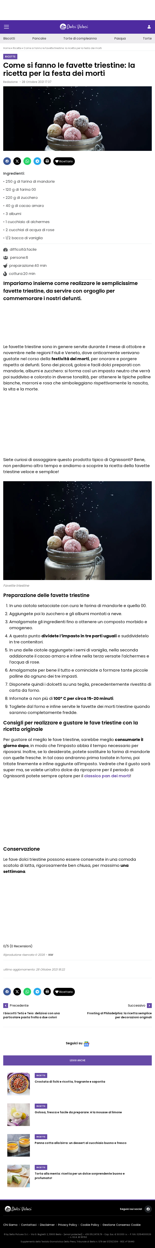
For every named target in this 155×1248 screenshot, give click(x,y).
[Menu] (6, 27)
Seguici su (74, 1043)
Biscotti (9, 38)
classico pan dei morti (107, 776)
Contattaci (29, 1225)
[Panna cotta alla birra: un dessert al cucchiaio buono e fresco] (18, 1147)
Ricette (17, 48)
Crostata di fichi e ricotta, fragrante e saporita (70, 1082)
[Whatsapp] (27, 161)
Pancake (39, 38)
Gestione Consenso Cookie (122, 1225)
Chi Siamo (10, 1225)
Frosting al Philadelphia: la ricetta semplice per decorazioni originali (119, 1015)
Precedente (19, 1005)
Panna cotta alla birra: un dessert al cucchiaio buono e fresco (81, 1143)
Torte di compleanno (80, 38)
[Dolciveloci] (74, 27)
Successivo (136, 1005)
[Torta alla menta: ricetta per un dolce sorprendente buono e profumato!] (18, 1178)
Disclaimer (47, 1225)
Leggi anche (77, 1060)
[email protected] (73, 1234)
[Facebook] (7, 161)
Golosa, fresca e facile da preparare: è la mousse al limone (78, 1112)
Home (6, 48)
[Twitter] (17, 161)
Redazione (10, 82)
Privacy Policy (67, 1225)
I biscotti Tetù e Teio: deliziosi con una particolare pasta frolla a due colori (31, 1015)
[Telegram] (37, 161)
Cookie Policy (90, 1225)
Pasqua (120, 38)
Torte (147, 38)
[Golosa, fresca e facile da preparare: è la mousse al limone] (18, 1116)
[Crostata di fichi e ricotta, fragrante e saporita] (18, 1086)
